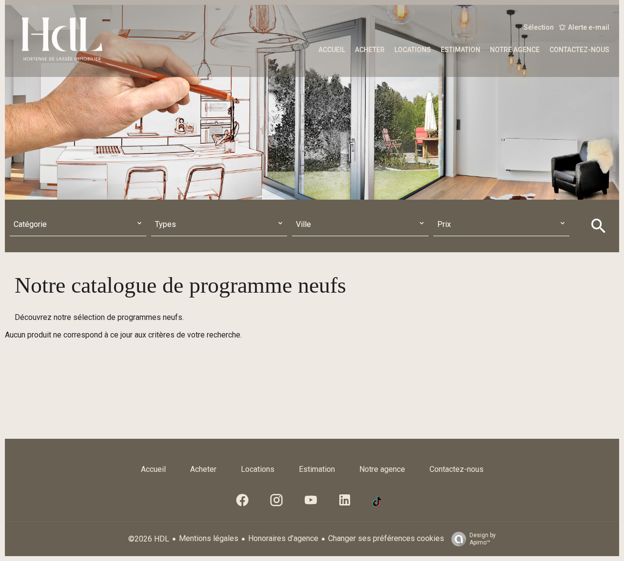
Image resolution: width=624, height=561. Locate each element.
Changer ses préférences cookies (386, 538)
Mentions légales (208, 538)
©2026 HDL (148, 538)
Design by (482, 539)
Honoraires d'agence (283, 538)
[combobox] (78, 224)
